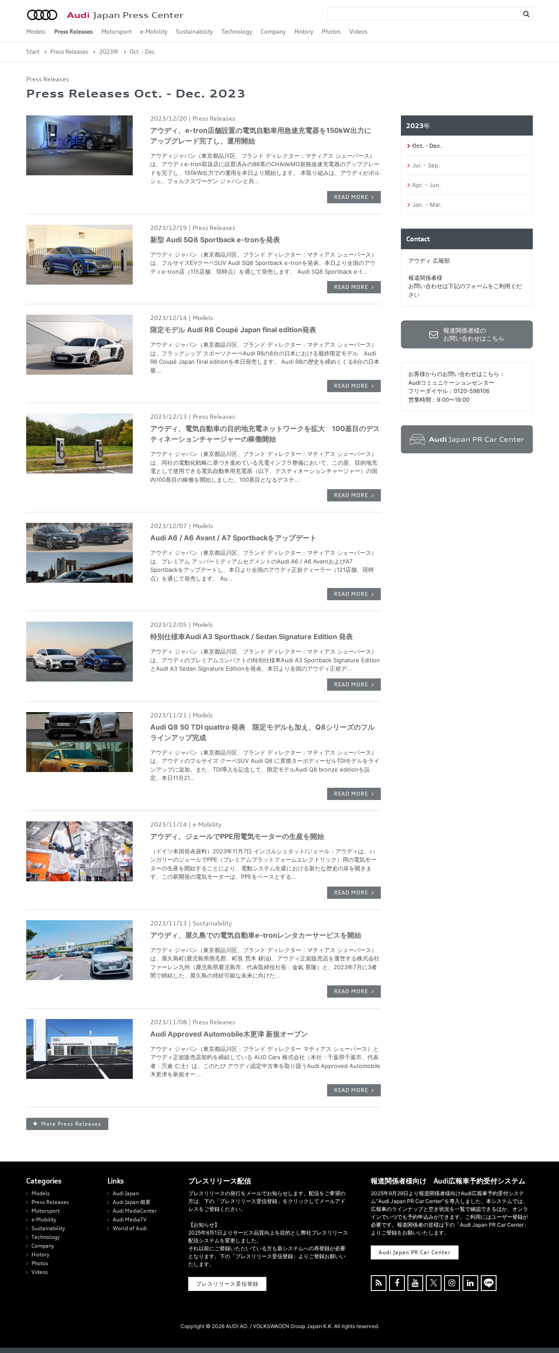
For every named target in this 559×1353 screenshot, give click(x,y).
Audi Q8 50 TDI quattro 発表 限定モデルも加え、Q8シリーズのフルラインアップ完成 (262, 732)
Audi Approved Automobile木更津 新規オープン (229, 1034)
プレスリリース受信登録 (227, 1283)
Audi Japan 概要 (132, 1202)
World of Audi (130, 1228)
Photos (331, 31)
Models (35, 31)
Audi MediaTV (130, 1219)
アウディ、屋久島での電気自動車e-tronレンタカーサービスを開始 (255, 935)
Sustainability (194, 31)
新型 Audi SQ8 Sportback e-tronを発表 (215, 239)
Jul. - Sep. (426, 165)
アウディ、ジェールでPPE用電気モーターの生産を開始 (237, 836)
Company (273, 31)
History (303, 31)
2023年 (109, 51)
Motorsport (116, 31)
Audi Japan (126, 1193)
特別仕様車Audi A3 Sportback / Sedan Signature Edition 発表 (251, 636)
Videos (358, 31)
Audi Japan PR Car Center (415, 1252)
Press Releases (73, 31)
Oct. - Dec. (427, 145)
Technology (236, 31)
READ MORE (351, 197)
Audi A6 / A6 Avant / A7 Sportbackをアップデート (233, 537)
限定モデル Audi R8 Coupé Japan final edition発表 (233, 329)
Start (32, 51)
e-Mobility (153, 31)
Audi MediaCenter (135, 1210)
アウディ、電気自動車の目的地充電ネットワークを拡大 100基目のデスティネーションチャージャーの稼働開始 (265, 433)
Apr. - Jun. (426, 184)
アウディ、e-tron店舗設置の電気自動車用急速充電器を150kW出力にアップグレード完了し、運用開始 (260, 135)
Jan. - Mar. (427, 204)
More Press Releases (71, 1123)
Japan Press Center (125, 15)
